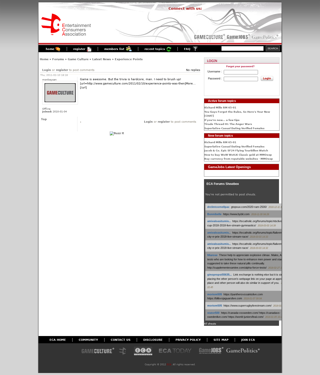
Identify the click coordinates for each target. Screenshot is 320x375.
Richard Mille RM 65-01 (220, 107)
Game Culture (78, 59)
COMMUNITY (88, 340)
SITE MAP (221, 340)
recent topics (154, 49)
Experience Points (129, 59)
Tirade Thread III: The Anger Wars (228, 124)
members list (114, 49)
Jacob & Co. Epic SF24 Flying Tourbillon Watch (236, 150)
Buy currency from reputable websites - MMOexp (238, 158)
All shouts (210, 323)
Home (44, 59)
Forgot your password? (240, 66)
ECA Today (176, 351)
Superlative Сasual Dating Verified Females (234, 128)
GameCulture (209, 37)
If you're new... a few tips (222, 120)
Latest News (101, 59)
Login (46, 70)
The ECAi (143, 351)
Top (44, 119)
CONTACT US (120, 340)
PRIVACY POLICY (188, 340)
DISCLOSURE (153, 340)
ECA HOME (58, 340)
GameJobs (237, 37)
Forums (58, 59)
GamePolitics (265, 37)
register (79, 49)
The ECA (124, 351)
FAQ (187, 49)
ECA (169, 364)
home (50, 49)
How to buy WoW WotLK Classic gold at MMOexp (238, 154)
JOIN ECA (248, 340)
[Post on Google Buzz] (117, 133)
